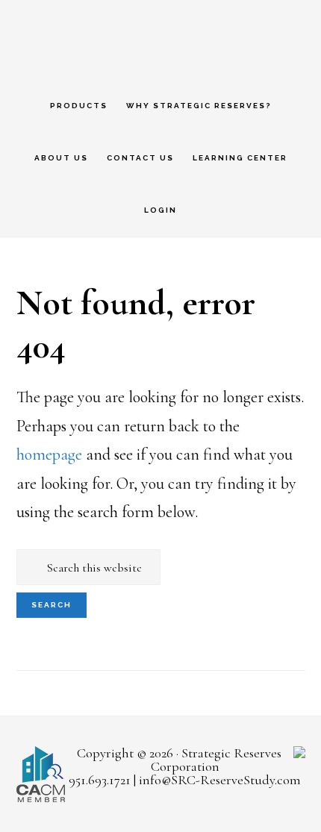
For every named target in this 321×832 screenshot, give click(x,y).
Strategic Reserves (160, 39)
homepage (49, 454)
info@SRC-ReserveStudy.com (220, 780)
